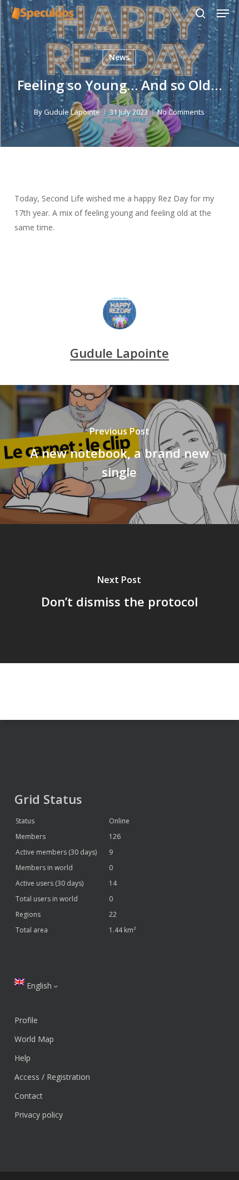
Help (22, 1058)
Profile (26, 1020)
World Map (34, 1039)
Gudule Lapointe (72, 112)
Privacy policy (38, 1114)
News (119, 57)
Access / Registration (52, 1077)
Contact (28, 1095)
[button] (223, 13)
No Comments (181, 112)
